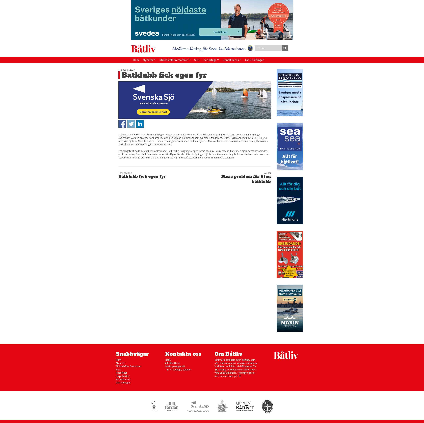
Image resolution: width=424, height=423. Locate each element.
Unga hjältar (122, 376)
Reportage (210, 59)
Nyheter (148, 59)
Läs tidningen (123, 382)
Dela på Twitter (131, 124)
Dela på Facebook (122, 124)
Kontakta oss (231, 59)
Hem (136, 59)
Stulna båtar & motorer (173, 59)
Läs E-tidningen (254, 59)
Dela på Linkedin (140, 124)
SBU (196, 59)
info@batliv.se (173, 363)
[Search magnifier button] (285, 48)
